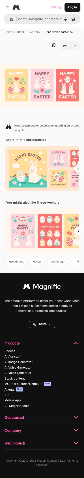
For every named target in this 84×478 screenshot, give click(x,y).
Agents (13, 389)
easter (37, 261)
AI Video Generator (18, 367)
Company (12, 430)
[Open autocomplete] (10, 19)
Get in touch (14, 443)
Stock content (14, 378)
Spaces (9, 351)
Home (8, 32)
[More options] (41, 45)
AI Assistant (12, 356)
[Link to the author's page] (8, 128)
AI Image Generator (18, 362)
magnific (19, 130)
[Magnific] (42, 287)
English (42, 324)
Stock (21, 32)
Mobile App (12, 400)
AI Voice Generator (17, 373)
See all (41, 140)
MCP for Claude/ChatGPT (27, 384)
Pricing (56, 7)
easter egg (58, 261)
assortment (16, 261)
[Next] (78, 168)
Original (28, 60)
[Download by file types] (75, 45)
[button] (42, 324)
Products (12, 343)
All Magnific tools (16, 406)
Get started (14, 417)
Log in (72, 7)
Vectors (35, 32)
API (6, 395)
